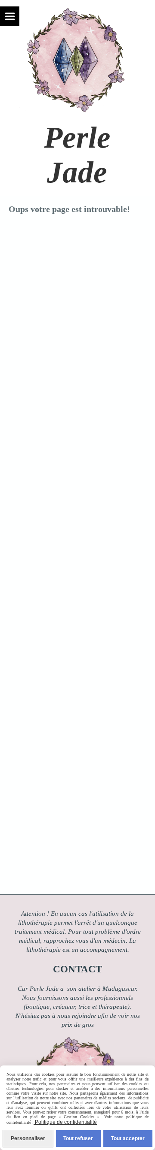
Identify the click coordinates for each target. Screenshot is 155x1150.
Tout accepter (128, 1138)
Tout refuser (78, 1138)
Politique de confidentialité (65, 1122)
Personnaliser (28, 1138)
